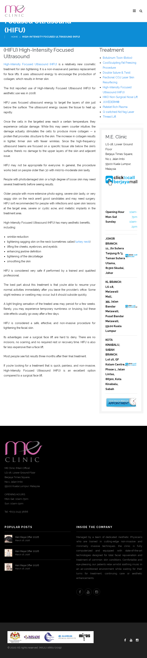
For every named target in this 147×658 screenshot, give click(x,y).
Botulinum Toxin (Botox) (117, 57)
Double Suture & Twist (116, 72)
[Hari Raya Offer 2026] (8, 538)
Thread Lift (109, 116)
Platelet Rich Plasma (115, 106)
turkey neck (82, 241)
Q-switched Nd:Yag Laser (118, 111)
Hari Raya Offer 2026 (27, 537)
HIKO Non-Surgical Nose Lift (120, 97)
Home (14, 36)
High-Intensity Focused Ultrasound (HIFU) (30, 64)
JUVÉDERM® (111, 102)
